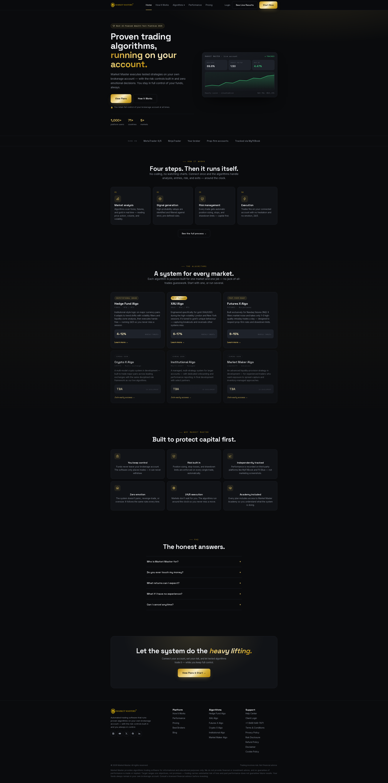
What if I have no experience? (194, 594)
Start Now (268, 5)
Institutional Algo (217, 732)
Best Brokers (179, 728)
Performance (195, 5)
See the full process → (194, 233)
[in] (139, 733)
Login (227, 5)
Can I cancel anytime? (194, 605)
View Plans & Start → (194, 672)
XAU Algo (213, 718)
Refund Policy (252, 742)
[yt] (119, 733)
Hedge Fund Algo (217, 713)
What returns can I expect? (194, 583)
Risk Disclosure (253, 737)
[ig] (113, 733)
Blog (175, 732)
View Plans (121, 98)
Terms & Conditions (255, 728)
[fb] (132, 733)
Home (149, 5)
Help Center (251, 713)
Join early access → (124, 397)
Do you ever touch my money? (194, 572)
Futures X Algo (216, 723)
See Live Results (245, 5)
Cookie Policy (252, 751)
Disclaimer (251, 747)
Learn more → (121, 342)
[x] (126, 733)
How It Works (162, 5)
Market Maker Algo (218, 737)
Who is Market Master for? (194, 562)
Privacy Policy (252, 732)
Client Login (251, 718)
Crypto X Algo (216, 728)
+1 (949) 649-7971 (255, 723)
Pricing (209, 5)
